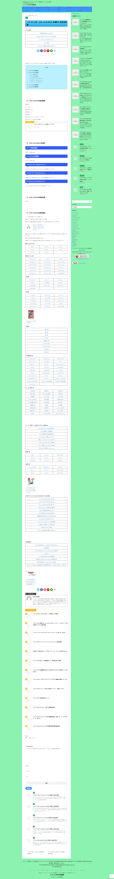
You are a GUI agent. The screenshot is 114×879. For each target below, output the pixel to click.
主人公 (32, 246)
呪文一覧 (46, 349)
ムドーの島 (46, 396)
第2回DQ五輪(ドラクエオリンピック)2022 (46, 562)
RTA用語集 (46, 547)
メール (28, 771)
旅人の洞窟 (46, 399)
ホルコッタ (47, 300)
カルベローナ (60, 285)
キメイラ (61, 267)
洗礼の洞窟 (46, 402)
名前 (27, 765)
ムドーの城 (60, 396)
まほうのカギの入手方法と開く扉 (46, 501)
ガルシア (46, 364)
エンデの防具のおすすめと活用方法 (46, 513)
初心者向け (69, 8)
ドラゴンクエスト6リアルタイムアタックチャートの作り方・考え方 (49, 632)
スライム (61, 259)
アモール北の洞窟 (28, 185)
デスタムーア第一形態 (32, 381)
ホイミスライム (61, 261)
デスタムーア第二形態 (46, 381)
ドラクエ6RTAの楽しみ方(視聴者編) (46, 556)
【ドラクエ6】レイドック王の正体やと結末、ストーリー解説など (86, 179)
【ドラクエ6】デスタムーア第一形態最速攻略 (44, 707)
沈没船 (46, 405)
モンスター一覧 (46, 346)
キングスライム (47, 270)
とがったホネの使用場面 (33, 86)
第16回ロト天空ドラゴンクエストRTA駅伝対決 (46, 559)
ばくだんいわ (33, 267)
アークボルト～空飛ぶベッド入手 (46, 436)
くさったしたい (47, 261)
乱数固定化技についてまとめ (46, 33)
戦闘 (59, 8)
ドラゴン (46, 472)
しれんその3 (46, 370)
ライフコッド (32, 279)
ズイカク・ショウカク (60, 378)
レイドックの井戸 (60, 407)
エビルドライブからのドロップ (37, 80)
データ (48, 8)
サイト (27, 776)
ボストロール (33, 273)
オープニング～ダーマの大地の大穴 (46, 428)
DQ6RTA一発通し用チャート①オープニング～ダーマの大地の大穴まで (50, 651)
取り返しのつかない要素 (46, 527)
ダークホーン (33, 270)
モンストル (60, 297)
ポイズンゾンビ (32, 361)
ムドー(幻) (46, 361)
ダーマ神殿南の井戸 (32, 402)
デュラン (60, 375)
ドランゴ (46, 252)
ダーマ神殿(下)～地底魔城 (46, 431)
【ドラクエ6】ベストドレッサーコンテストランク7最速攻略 (47, 642)
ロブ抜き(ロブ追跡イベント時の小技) (46, 524)
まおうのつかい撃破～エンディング (46, 448)
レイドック (60, 279)
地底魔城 (33, 396)
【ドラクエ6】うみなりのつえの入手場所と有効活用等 (46, 806)
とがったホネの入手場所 (33, 72)
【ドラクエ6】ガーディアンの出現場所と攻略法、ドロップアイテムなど (86, 148)
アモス (60, 249)
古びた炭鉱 (60, 410)
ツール (80, 8)
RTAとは (46, 553)
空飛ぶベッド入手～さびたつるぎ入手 (46, 439)
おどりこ (46, 457)
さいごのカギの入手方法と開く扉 (46, 504)
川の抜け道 (60, 390)
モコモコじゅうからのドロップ (37, 82)
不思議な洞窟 (33, 407)
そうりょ (33, 457)
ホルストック (61, 300)
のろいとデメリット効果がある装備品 (46, 507)
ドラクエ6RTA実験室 (29, 5)
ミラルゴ (60, 370)
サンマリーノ (47, 295)
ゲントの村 (47, 297)
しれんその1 (60, 367)
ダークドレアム (32, 384)
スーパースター (60, 470)
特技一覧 (46, 352)
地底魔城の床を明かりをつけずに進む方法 (46, 516)
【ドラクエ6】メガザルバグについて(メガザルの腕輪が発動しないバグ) (50, 679)
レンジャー (46, 470)
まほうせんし (46, 467)
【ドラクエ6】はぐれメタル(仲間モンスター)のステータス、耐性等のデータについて (86, 95)
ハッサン (46, 246)
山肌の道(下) (27, 169)
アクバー (46, 378)
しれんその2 (32, 370)
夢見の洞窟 (32, 393)
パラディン (60, 467)
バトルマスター (32, 467)
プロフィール (69, 10)
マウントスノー (33, 306)
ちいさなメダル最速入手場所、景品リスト (46, 46)
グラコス (32, 372)
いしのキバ (53, 221)
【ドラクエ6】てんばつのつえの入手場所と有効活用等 (46, 829)
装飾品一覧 (46, 340)
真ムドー (32, 364)
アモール (32, 282)
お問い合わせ (80, 10)
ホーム (27, 8)
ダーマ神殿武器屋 (34, 74)
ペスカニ (61, 303)
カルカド (60, 282)
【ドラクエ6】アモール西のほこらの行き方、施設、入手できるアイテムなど (86, 191)
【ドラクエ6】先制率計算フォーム (41, 698)
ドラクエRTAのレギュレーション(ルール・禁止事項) (46, 550)
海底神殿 (46, 407)
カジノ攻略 (46, 42)
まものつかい (33, 460)
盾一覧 (46, 335)
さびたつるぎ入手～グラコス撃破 (46, 442)
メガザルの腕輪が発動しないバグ (46, 510)
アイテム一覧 (46, 343)
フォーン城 (47, 303)
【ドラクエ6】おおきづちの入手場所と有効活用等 (45, 840)
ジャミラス (46, 367)
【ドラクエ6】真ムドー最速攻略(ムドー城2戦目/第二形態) (47, 660)
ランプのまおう (61, 273)
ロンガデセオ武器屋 (34, 76)
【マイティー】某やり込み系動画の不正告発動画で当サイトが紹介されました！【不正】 (46, 564)
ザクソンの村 (61, 306)
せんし (32, 454)
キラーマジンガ (32, 375)
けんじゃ (33, 470)
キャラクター (37, 10)
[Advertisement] (46, 57)
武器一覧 (46, 329)
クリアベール (46, 285)
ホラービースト (60, 358)
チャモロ (46, 249)
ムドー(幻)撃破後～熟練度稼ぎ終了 (46, 434)
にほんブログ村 (81, 263)
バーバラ (32, 249)
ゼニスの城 (32, 288)
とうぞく (60, 457)
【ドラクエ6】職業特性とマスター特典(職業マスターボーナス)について (85, 21)
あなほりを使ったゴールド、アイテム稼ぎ (46, 36)
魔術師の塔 (27, 177)
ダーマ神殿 (46, 282)
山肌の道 (33, 390)
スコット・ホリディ (60, 364)
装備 (59, 10)
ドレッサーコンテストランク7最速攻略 (46, 521)
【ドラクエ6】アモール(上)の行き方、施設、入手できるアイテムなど (86, 35)
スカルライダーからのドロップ (37, 78)
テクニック (27, 10)
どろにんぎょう (32, 261)
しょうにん (46, 460)
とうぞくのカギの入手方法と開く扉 (46, 499)
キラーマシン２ (47, 273)
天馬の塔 (46, 410)
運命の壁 (60, 402)
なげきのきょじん (32, 378)
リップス (47, 259)
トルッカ (33, 295)
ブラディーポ (46, 358)
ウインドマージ (61, 264)
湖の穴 (32, 413)
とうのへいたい (32, 358)
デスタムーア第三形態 (60, 381)
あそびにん (60, 460)
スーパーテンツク (47, 264)
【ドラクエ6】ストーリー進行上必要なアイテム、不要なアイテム (48, 688)
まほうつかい (60, 454)
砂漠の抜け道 (60, 399)
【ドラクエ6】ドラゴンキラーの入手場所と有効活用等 (46, 795)
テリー (32, 252)
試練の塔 (46, 390)
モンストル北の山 (33, 399)
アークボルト (33, 300)
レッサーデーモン (33, 264)
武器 (27, 735)
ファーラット (33, 259)
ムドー (60, 361)
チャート (38, 8)
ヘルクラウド (60, 372)
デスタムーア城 (46, 413)
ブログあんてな (75, 13)
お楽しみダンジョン (60, 413)
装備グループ (27, 119)
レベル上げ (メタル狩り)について (46, 39)
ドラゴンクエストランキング (82, 258)
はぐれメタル (61, 270)
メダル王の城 (32, 285)
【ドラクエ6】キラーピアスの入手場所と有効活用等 (45, 817)
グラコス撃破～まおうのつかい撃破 (46, 445)
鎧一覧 (46, 332)
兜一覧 (46, 337)
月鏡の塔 (60, 393)
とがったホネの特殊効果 (33, 84)
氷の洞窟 (60, 405)
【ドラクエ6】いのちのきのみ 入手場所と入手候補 (45, 613)
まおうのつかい (46, 372)
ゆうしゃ (33, 472)
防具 (48, 10)
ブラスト (32, 367)
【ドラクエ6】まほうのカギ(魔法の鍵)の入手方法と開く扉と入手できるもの (86, 120)
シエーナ (46, 279)
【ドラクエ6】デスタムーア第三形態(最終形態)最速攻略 (46, 726)
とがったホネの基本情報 (33, 70)
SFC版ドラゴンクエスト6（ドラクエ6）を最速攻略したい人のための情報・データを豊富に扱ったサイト (57, 872)
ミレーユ (60, 246)
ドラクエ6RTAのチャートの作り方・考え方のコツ (46, 545)
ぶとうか (46, 454)
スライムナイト (47, 267)
